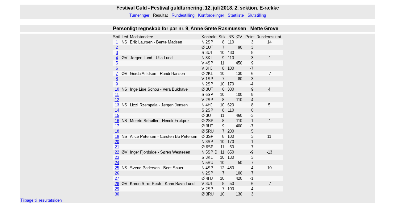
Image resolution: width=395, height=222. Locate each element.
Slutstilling (256, 15)
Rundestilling (183, 15)
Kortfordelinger (211, 15)
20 (117, 141)
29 (117, 189)
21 (117, 147)
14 (117, 110)
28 (117, 183)
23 (117, 157)
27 (117, 178)
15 (117, 115)
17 (117, 126)
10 (117, 89)
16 (117, 120)
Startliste (236, 15)
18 (117, 131)
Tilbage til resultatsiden (41, 200)
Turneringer (139, 15)
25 (117, 168)
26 (117, 173)
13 (117, 105)
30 (117, 194)
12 (117, 99)
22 (117, 152)
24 (117, 162)
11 (117, 94)
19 (117, 136)
